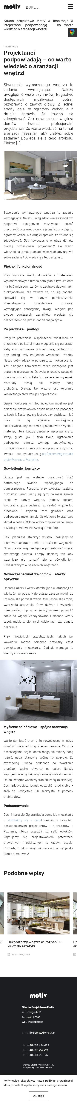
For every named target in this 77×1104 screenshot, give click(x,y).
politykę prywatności (59, 1080)
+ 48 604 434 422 (38, 1045)
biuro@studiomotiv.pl (42, 1032)
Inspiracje (60, 21)
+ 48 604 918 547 (37, 1055)
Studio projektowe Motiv (24, 21)
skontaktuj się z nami (24, 820)
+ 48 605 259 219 (37, 1050)
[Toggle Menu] (70, 6)
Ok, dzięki (38, 1095)
